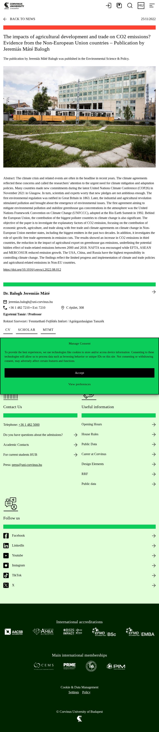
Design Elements (93, 464)
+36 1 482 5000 (29, 424)
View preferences (79, 384)
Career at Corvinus (94, 454)
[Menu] (152, 6)
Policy (86, 692)
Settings (74, 692)
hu (141, 5)
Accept (79, 372)
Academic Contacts (16, 444)
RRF (85, 474)
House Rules (90, 434)
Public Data (89, 444)
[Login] (108, 6)
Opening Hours (92, 424)
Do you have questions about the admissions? (33, 435)
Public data (89, 484)
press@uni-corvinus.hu (27, 464)
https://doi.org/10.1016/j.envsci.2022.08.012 (32, 269)
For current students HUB (20, 454)
